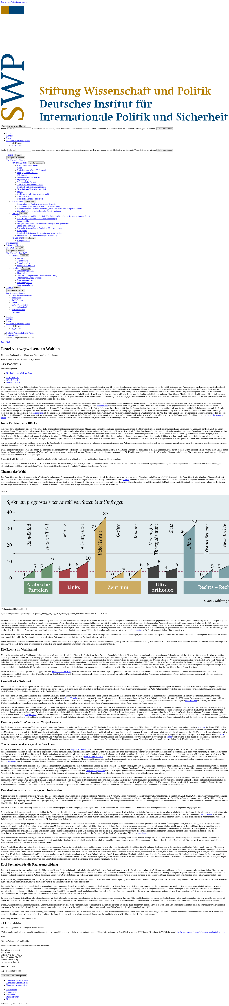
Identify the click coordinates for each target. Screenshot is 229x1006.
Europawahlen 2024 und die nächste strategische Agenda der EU (44, 223)
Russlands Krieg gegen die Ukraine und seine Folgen (39, 233)
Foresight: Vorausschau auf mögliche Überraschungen (39, 228)
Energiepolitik (23, 221)
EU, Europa (22, 175)
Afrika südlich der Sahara (27, 165)
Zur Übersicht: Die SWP (16, 253)
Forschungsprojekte (25, 280)
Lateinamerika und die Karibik (30, 177)
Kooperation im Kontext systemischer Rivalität (36, 204)
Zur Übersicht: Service (15, 293)
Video (14, 302)
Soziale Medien (18, 309)
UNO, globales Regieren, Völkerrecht (33, 194)
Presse (9, 138)
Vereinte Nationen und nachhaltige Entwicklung (37, 235)
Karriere (9, 136)
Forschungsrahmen (25, 285)
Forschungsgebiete (19, 163)
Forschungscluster (24, 282)
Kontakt (9, 133)
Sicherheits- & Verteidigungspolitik (31, 189)
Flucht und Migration (26, 226)
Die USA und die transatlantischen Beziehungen (37, 219)
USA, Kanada (23, 196)
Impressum (11, 992)
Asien (19, 168)
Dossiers (15, 213)
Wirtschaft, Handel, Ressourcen (30, 199)
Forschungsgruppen (25, 271)
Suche (4, 128)
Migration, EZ (23, 180)
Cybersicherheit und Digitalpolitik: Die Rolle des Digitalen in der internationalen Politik (53, 216)
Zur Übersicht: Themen (16, 160)
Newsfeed (16, 312)
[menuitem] (117, 990)
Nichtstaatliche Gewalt (26, 182)
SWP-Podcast (17, 300)
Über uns (15, 256)
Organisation (22, 261)
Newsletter (16, 298)
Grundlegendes (23, 263)
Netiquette (10, 999)
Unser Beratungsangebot (22, 295)
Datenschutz (11, 990)
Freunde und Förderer (26, 265)
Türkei (20, 192)
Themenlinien (17, 201)
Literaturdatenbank (19, 307)
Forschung (16, 268)
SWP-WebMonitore (20, 305)
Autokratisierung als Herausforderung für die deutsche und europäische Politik (49, 209)
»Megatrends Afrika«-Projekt (29, 278)
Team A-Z (21, 258)
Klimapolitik (22, 230)
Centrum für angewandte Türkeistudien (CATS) (37, 275)
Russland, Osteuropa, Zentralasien (31, 187)
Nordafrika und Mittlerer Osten (30, 184)
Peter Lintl (5, 342)
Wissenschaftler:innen (15, 245)
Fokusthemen (17, 238)
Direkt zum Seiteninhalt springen (14, 2)
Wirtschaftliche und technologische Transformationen (39, 211)
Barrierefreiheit (12, 997)
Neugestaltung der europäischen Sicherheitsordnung (38, 206)
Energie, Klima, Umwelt (27, 172)
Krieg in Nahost (23, 240)
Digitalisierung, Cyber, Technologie (32, 170)
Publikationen (12, 243)
